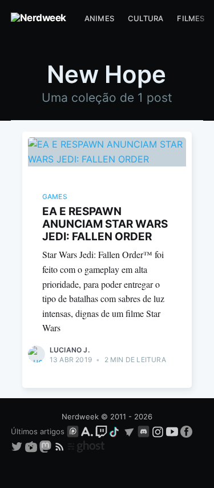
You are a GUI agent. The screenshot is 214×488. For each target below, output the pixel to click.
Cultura (145, 18)
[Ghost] (86, 446)
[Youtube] (172, 431)
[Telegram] (129, 431)
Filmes (190, 18)
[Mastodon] (46, 446)
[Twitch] (101, 431)
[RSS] (61, 446)
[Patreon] (73, 431)
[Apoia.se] (88, 431)
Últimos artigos (37, 431)
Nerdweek (80, 416)
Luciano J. (70, 350)
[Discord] (144, 431)
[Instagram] (158, 431)
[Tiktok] (115, 431)
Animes (99, 18)
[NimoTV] (32, 446)
